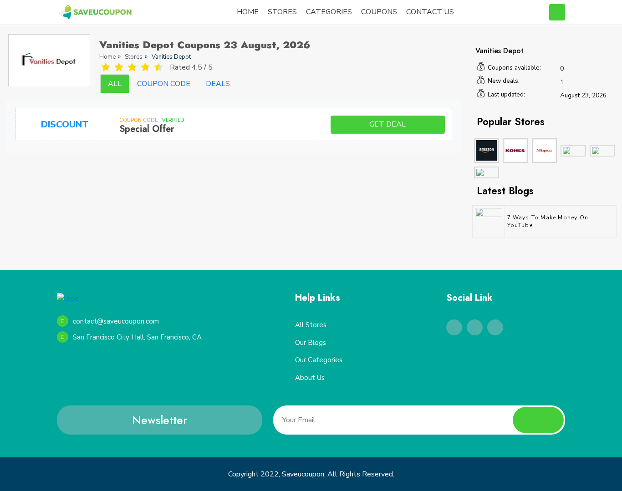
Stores (134, 57)
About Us (310, 377)
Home (107, 57)
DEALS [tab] (218, 84)
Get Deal (387, 124)
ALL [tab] (115, 84)
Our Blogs (310, 342)
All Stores (310, 324)
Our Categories (318, 359)
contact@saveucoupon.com (116, 321)
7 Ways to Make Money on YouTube (548, 221)
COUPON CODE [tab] (163, 84)
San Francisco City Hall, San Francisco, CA (137, 337)
